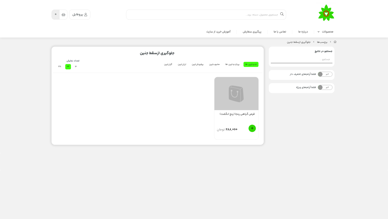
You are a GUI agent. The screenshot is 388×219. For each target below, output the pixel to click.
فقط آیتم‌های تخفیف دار (303, 74)
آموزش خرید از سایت (218, 32)
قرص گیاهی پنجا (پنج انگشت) (237, 114)
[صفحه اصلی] (335, 42)
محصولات (327, 32)
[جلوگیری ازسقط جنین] (326, 13)
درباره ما (303, 32)
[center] (282, 14)
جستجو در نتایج (323, 51)
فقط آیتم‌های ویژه (306, 87)
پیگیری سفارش (252, 32)
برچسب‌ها (322, 42)
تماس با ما (280, 32)
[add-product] (252, 128)
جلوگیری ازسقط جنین (299, 42)
